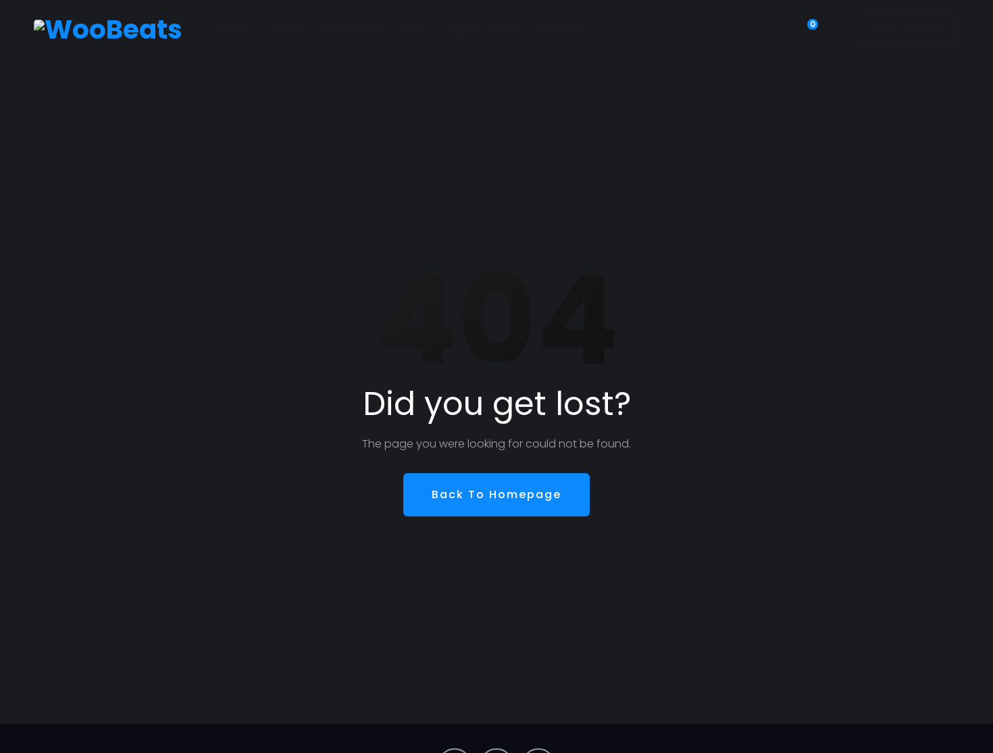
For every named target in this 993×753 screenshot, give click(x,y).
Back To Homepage (496, 494)
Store (284, 29)
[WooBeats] (108, 29)
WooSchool (350, 29)
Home (232, 29)
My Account (484, 29)
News (417, 29)
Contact (560, 29)
